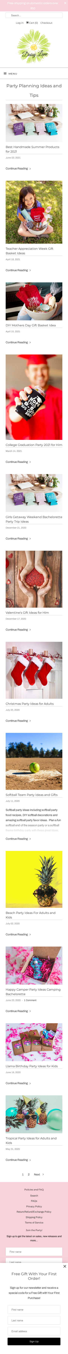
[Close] (64, 1266)
